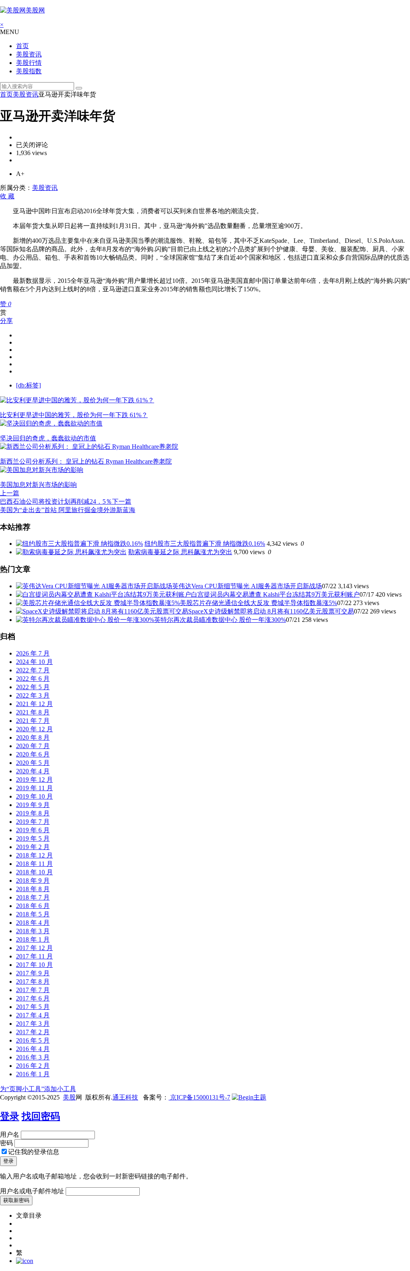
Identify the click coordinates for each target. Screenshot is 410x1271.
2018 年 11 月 (34, 863)
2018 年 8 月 (33, 889)
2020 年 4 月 (33, 771)
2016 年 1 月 (33, 1074)
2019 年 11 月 (34, 788)
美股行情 (29, 62)
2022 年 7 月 (33, 670)
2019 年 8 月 (33, 813)
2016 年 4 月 (33, 1048)
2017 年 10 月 (34, 964)
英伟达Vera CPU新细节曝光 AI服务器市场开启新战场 (247, 586)
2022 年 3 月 (33, 695)
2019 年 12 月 (34, 779)
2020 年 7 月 (33, 745)
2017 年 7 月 (33, 990)
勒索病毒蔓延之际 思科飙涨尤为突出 (180, 552)
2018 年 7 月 (33, 897)
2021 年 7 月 (33, 720)
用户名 (9, 1134)
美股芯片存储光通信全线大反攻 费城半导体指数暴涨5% (258, 602)
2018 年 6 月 (33, 905)
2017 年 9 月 (33, 973)
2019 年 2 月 (33, 846)
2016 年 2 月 (33, 1065)
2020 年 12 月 (34, 729)
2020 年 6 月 (33, 754)
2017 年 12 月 (34, 947)
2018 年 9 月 (33, 880)
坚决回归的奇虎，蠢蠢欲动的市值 (48, 438)
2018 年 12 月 (34, 855)
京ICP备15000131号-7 (199, 1097)
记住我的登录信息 (33, 1151)
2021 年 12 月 (34, 703)
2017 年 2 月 (33, 1032)
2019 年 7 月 (33, 821)
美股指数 (29, 71)
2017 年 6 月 (33, 998)
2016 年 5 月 (33, 1040)
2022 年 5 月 (33, 687)
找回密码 (41, 1116)
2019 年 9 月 (33, 804)
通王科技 (125, 1097)
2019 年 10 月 (34, 796)
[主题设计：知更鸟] (249, 1097)
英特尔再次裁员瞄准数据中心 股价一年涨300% (220, 619)
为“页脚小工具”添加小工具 (38, 1088)
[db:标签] (28, 385)
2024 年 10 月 (34, 661)
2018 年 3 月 (33, 931)
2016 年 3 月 (33, 1057)
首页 (22, 45)
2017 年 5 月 (33, 1006)
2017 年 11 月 (34, 956)
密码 (6, 1143)
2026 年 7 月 (33, 653)
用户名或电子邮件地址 (32, 1191)
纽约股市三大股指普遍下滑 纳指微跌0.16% (205, 543)
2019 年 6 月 (33, 830)
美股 (69, 1097)
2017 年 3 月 (33, 1023)
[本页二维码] (24, 1260)
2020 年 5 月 (33, 762)
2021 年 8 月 (33, 712)
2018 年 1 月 (33, 939)
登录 (9, 1116)
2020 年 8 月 (33, 737)
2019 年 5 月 (33, 838)
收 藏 (7, 196)
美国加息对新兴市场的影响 (38, 484)
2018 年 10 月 (34, 872)
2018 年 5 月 (33, 914)
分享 (6, 320)
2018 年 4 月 (33, 922)
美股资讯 (29, 54)
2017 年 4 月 (33, 1015)
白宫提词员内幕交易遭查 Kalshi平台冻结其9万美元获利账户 (275, 594)
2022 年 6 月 (33, 678)
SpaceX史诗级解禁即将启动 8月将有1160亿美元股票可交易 (271, 611)
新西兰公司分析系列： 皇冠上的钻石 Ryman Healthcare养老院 (86, 461)
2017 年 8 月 (33, 981)
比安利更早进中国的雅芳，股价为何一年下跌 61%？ (74, 415)
